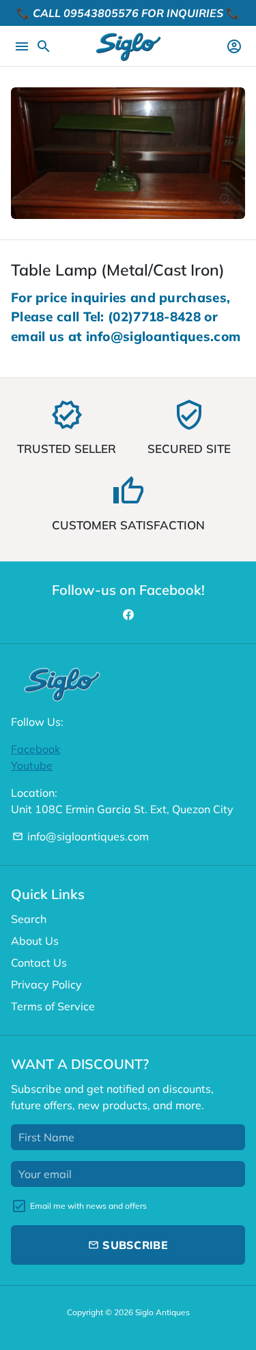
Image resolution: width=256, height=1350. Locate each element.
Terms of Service (53, 1006)
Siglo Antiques (162, 1312)
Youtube (32, 765)
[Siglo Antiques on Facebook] (128, 614)
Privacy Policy (46, 984)
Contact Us (39, 962)
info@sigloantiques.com (80, 836)
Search (28, 919)
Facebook (35, 749)
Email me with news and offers (88, 1206)
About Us (35, 941)
